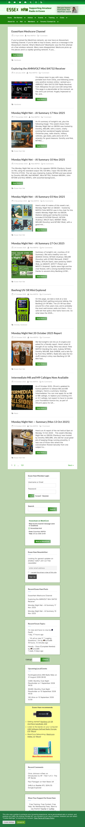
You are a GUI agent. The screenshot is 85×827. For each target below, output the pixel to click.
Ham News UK (48, 782)
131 (22, 465)
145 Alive (31, 697)
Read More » (18, 55)
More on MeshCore (42, 541)
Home (9, 17)
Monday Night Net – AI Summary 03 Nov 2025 (38, 196)
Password (32, 489)
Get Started (18, 17)
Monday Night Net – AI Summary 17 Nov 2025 (38, 112)
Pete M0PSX (31, 36)
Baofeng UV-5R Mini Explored (28, 290)
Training (52, 17)
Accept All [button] (21, 822)
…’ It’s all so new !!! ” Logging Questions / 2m (39, 639)
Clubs (62, 17)
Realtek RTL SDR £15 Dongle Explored (40, 786)
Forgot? (38, 496)
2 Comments (46, 294)
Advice (30, 17)
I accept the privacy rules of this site (43, 572)
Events (40, 17)
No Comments (48, 164)
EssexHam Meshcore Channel (28, 31)
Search (31, 506)
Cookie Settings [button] (9, 822)
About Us (11, 21)
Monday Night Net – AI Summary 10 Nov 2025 (38, 159)
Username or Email (35, 482)
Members (31, 21)
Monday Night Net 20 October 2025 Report (36, 333)
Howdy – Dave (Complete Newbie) (41, 646)
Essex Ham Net (19, 151)
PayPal (43, 809)
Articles (16, 325)
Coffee (51, 809)
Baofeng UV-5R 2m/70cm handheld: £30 (40, 723)
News (16, 413)
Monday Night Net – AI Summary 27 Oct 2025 (38, 243)
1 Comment (43, 36)
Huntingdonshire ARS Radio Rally (41, 675)
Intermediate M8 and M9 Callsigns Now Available (39, 377)
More (33, 731)
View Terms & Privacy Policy (44, 818)
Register (45, 496)
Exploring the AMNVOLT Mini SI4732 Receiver (38, 68)
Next (70, 465)
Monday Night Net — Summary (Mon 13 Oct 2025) (40, 421)
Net (21, 21)
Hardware (17, 60)
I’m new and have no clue (38, 630)
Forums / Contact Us (47, 21)
